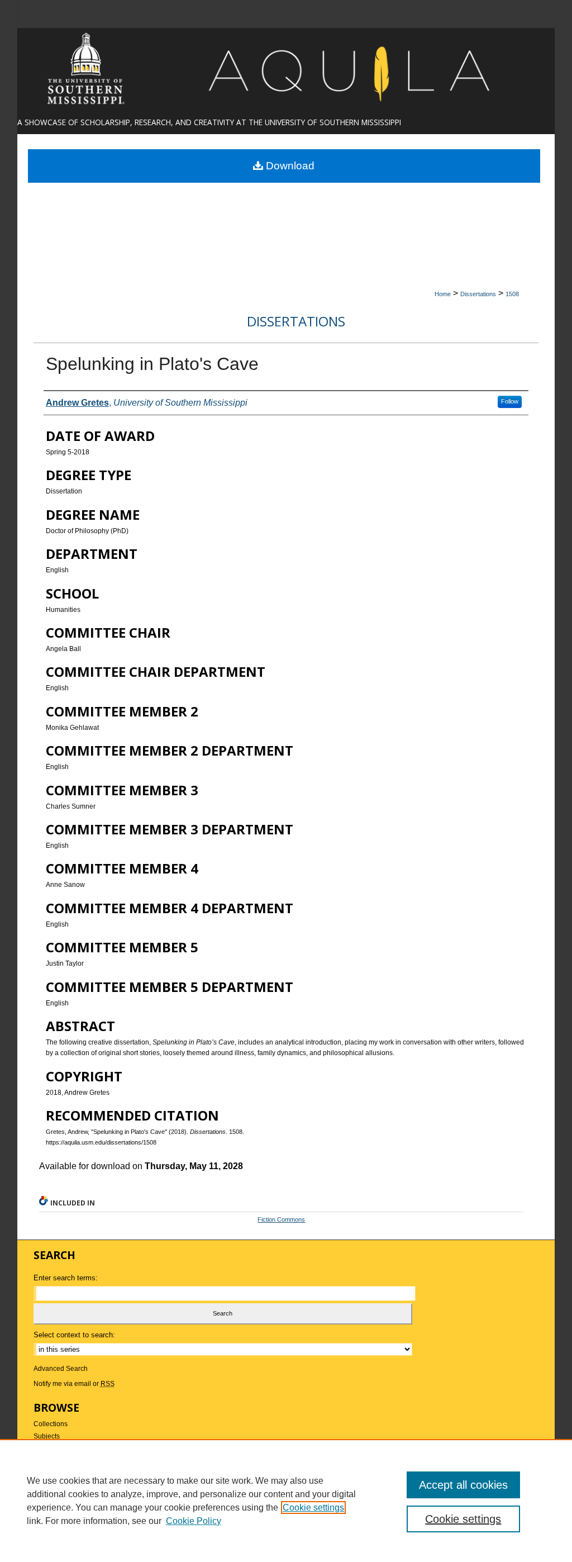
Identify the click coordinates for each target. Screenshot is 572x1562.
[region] (286, 1500)
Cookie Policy (193, 1521)
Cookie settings (313, 1507)
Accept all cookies (463, 1485)
